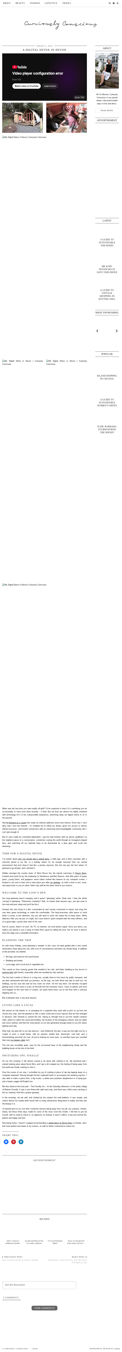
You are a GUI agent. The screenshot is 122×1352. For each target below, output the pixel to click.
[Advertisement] (44, 1186)
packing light (7, 972)
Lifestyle (51, 3)
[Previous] (97, 331)
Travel (66, 3)
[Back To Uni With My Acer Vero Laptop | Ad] (76, 1231)
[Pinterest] (114, 3)
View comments (44, 1308)
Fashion (35, 3)
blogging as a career (17, 823)
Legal (35, 1348)
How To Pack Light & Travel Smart (20, 1258)
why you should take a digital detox (34, 859)
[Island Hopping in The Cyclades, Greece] (34, 1231)
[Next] (116, 331)
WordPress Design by (105, 1348)
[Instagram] (110, 3)
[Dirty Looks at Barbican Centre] (13, 1231)
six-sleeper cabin (18, 1040)
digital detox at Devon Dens (60, 1123)
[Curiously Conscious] (61, 18)
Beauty (20, 3)
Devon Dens (80, 873)
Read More (107, 110)
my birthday (55, 882)
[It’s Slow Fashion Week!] (55, 1231)
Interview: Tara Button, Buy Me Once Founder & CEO (67, 1259)
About (7, 3)
